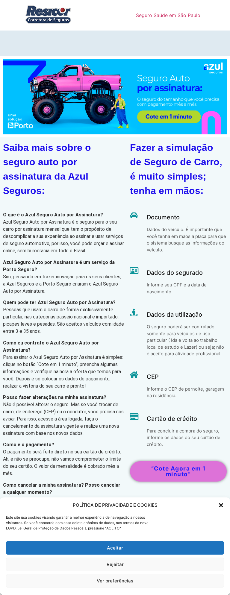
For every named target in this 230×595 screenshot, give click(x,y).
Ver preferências (115, 581)
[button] (221, 505)
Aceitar (115, 548)
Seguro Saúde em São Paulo (168, 15)
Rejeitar (115, 564)
